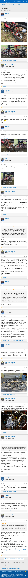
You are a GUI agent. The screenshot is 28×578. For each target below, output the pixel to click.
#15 (26, 442)
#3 (26, 95)
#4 (26, 116)
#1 (26, 18)
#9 (26, 256)
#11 (26, 316)
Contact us (3, 571)
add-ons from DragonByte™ (17, 575)
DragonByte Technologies (8, 576)
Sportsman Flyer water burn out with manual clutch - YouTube (13, 550)
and (9, 60)
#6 (26, 164)
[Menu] (2, 1)
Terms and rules (10, 571)
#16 (26, 483)
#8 (26, 224)
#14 (26, 404)
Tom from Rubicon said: (7, 227)
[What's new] (23, 1)
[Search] (26, 1)
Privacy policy (18, 571)
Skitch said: (4, 523)
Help (23, 571)
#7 (26, 196)
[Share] (25, 19)
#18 (26, 520)
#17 (26, 501)
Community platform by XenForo (13, 574)
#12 (26, 350)
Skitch (3, 10)
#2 (26, 70)
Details (15, 576)
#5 (26, 131)
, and (13, 340)
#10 (26, 287)
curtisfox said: (5, 445)
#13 (26, 367)
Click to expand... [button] (14, 302)
